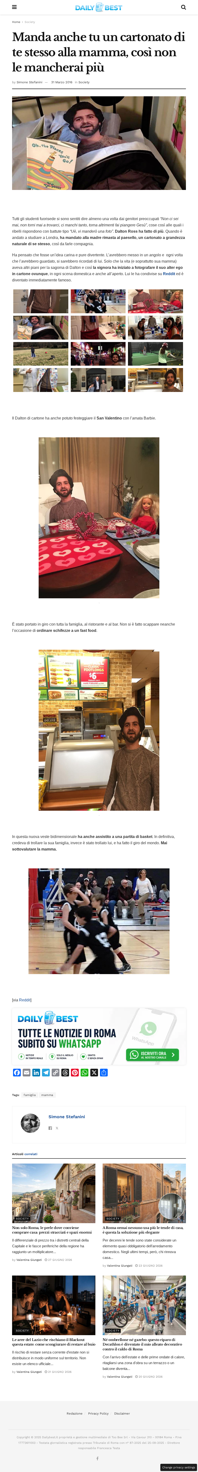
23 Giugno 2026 (150, 1265)
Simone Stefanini (29, 82)
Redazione (75, 1413)
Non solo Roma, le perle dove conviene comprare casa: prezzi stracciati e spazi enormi (52, 1230)
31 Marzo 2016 (61, 82)
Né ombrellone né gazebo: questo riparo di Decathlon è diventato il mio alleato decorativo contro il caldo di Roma (142, 1344)
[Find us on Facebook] (97, 1459)
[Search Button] (183, 7)
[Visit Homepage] (99, 7)
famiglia (30, 1095)
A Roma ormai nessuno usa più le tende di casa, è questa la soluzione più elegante (143, 1230)
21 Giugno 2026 (59, 1372)
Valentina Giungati (29, 1260)
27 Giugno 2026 (59, 1260)
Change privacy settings (178, 1467)
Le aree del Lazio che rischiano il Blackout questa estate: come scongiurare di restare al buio (53, 1342)
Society (30, 22)
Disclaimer (122, 1413)
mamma (47, 1095)
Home (16, 22)
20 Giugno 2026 (150, 1376)
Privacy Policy (98, 1413)
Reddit (24, 1000)
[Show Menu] (14, 7)
